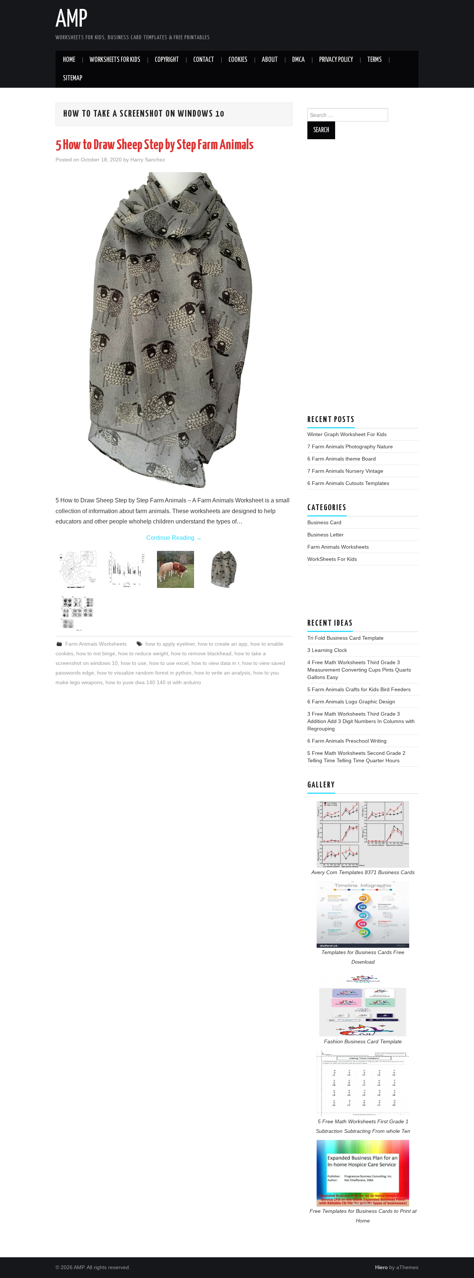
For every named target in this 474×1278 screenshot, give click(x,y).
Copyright (167, 60)
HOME (69, 60)
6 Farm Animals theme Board (341, 459)
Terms (374, 60)
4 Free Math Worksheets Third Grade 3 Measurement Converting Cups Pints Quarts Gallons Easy (359, 669)
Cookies (237, 60)
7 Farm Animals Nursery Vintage (345, 471)
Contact (203, 60)
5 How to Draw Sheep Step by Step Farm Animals (155, 145)
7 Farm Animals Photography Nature (350, 446)
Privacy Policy (336, 60)
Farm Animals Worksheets (96, 644)
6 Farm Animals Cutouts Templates (348, 483)
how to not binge (95, 653)
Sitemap (72, 78)
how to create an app (222, 644)
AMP (71, 20)
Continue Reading (174, 538)
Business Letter (325, 535)
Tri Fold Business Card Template (345, 638)
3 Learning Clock (327, 650)
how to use (133, 663)
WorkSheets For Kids (115, 60)
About (270, 60)
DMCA (298, 60)
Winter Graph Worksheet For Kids (347, 434)
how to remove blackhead (201, 653)
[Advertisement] (362, 281)
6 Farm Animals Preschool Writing (347, 741)
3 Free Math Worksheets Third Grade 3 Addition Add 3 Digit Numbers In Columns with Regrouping (361, 721)
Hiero (381, 1267)
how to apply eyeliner (170, 644)
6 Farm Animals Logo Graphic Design (351, 702)
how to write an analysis (222, 673)
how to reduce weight (143, 653)
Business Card (324, 522)
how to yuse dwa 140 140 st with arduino (153, 682)
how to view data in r (215, 663)
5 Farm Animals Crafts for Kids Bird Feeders (359, 689)
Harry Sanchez (147, 160)
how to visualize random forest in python (144, 673)
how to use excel (168, 663)
